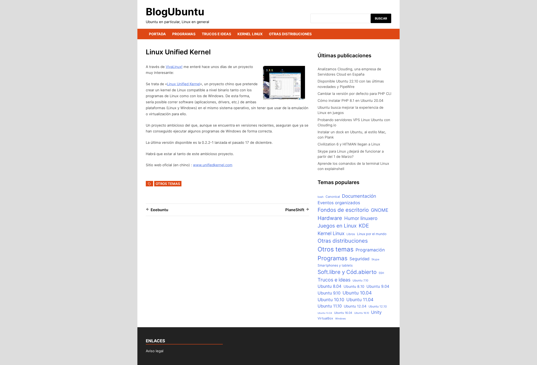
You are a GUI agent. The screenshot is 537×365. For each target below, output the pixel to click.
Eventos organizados (339, 202)
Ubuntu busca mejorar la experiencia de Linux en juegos (350, 110)
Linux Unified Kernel (183, 84)
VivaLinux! (174, 67)
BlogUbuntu (175, 11)
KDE (364, 225)
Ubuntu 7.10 (360, 280)
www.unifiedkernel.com (212, 165)
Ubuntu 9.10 (329, 293)
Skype (375, 259)
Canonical (333, 197)
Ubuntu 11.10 (330, 306)
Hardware (330, 218)
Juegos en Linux (337, 226)
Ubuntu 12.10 (378, 306)
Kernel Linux (250, 34)
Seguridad (359, 258)
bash (320, 196)
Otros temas (168, 184)
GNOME (379, 210)
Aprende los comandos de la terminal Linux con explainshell (353, 166)
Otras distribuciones (290, 34)
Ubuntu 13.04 (325, 313)
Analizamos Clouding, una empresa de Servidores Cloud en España (349, 71)
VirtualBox (325, 318)
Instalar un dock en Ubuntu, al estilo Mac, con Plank (352, 134)
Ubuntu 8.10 (354, 286)
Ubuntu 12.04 (355, 306)
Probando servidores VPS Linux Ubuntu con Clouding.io (354, 122)
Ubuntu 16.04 (343, 312)
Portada (157, 34)
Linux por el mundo (371, 234)
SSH (381, 273)
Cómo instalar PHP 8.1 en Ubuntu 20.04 (350, 100)
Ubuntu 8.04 (329, 286)
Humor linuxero (360, 218)
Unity (376, 312)
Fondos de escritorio (343, 210)
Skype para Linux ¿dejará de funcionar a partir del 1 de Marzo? (351, 154)
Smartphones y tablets (335, 265)
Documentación (359, 196)
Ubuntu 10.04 (357, 293)
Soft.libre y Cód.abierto (347, 272)
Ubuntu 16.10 (361, 312)
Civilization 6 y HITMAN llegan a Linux (349, 144)
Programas (184, 34)
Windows (340, 318)
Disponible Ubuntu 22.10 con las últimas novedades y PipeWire (351, 84)
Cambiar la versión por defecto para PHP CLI (354, 94)
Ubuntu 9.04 (377, 286)
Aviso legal (154, 351)
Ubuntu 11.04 (359, 299)
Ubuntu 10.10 (331, 299)
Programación (370, 249)
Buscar (381, 18)
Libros (351, 234)
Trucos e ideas (216, 34)
